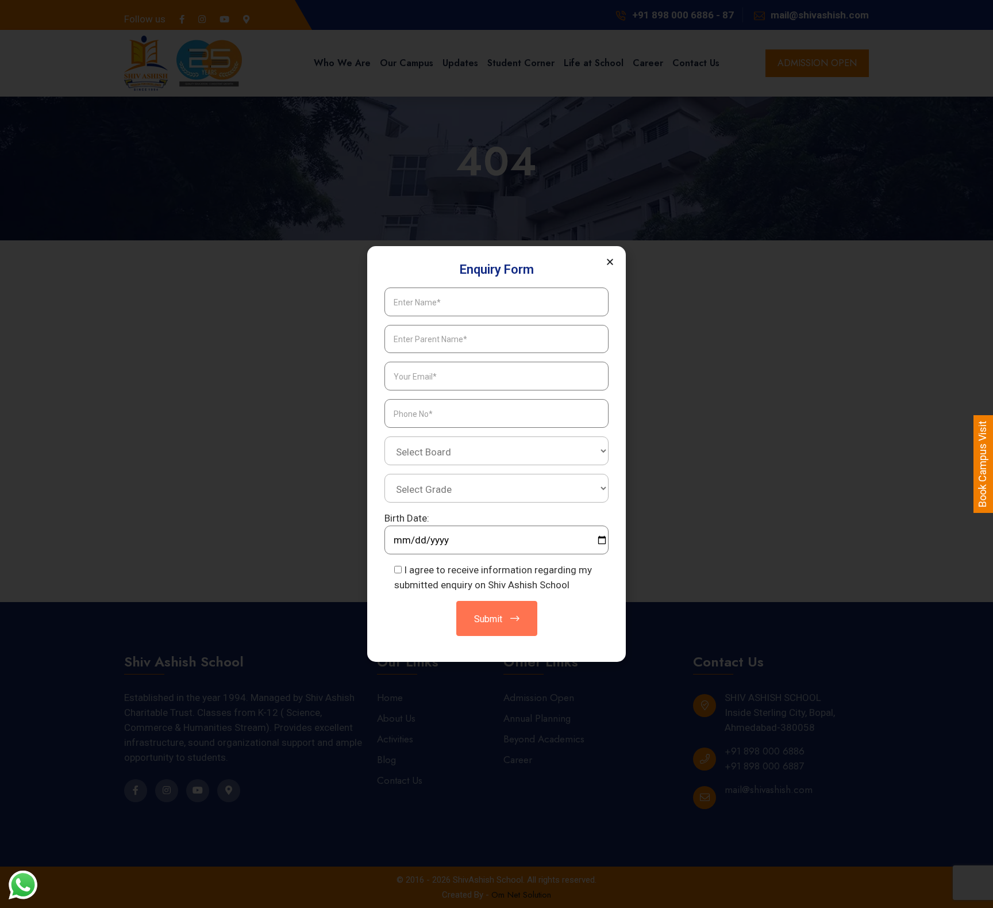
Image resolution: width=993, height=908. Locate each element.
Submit (489, 619)
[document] (496, 454)
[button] (610, 262)
